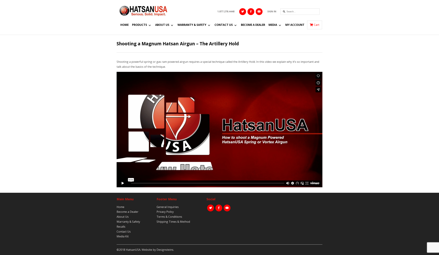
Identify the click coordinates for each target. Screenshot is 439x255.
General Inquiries (168, 207)
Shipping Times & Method (173, 222)
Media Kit (123, 236)
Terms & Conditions (169, 217)
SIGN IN (271, 11)
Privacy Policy (165, 212)
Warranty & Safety (191, 25)
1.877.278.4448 (225, 11)
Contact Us (224, 25)
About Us (162, 25)
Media (273, 25)
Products (139, 25)
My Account (294, 25)
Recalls (121, 226)
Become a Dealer (253, 25)
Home (124, 25)
